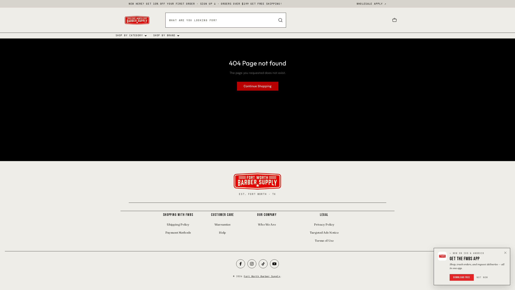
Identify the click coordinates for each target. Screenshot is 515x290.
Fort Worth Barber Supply (262, 276)
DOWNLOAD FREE (461, 277)
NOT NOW (482, 277)
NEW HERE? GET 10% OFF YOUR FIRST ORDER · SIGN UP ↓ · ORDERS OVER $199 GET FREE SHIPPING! (205, 3)
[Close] (505, 252)
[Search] (280, 20)
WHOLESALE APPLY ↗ (371, 3)
